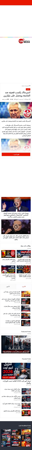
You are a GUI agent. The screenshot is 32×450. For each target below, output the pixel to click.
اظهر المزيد (16, 154)
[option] (15, 344)
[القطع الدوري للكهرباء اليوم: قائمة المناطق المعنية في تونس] (16, 444)
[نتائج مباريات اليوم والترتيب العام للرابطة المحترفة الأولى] (24, 254)
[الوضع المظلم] (5, 46)
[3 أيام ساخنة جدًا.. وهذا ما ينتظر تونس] (26, 444)
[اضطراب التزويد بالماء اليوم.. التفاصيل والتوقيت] (6, 444)
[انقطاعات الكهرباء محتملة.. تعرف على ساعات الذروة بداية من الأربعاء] (25, 301)
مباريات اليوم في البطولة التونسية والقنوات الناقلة (25, 275)
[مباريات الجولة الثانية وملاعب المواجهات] (6, 438)
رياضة (23, 85)
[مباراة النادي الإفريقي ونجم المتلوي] (8, 254)
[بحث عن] (30, 46)
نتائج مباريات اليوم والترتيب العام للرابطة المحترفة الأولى (24, 260)
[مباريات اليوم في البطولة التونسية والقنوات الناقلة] (24, 269)
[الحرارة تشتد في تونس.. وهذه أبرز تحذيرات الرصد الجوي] (25, 294)
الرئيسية (27, 85)
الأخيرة (24, 286)
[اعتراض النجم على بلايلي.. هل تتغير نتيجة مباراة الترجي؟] (25, 316)
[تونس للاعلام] (24, 40)
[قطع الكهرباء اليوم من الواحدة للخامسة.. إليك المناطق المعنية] (25, 323)
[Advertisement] (16, 21)
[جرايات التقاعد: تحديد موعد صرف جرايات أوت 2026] (26, 391)
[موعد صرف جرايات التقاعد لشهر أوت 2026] (26, 406)
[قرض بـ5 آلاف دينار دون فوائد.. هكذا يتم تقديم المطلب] (26, 399)
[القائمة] (2, 46)
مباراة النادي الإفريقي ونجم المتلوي (12, 411)
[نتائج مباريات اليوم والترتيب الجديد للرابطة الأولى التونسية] (8, 269)
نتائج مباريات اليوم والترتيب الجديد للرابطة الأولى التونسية (8, 276)
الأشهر (8, 286)
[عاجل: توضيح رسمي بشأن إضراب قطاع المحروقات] (25, 308)
